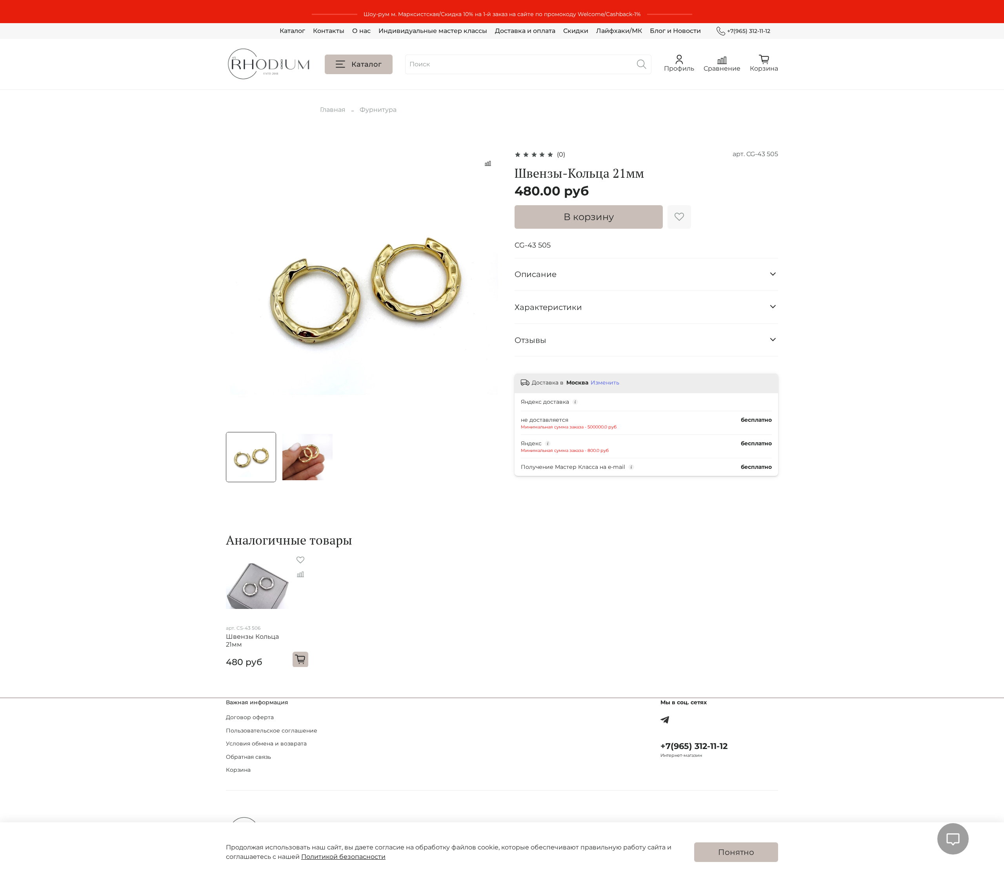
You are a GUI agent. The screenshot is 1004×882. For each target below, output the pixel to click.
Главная (333, 109)
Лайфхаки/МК (619, 31)
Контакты (328, 31)
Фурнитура (378, 109)
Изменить (605, 382)
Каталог (292, 31)
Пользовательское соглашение (271, 730)
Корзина (238, 769)
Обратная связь (248, 756)
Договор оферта (250, 717)
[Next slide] (489, 287)
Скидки (575, 31)
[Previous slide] (238, 287)
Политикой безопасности (343, 856)
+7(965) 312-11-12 (748, 31)
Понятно (736, 852)
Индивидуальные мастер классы (432, 31)
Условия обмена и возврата (266, 743)
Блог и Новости (675, 31)
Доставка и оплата (525, 31)
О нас (361, 31)
